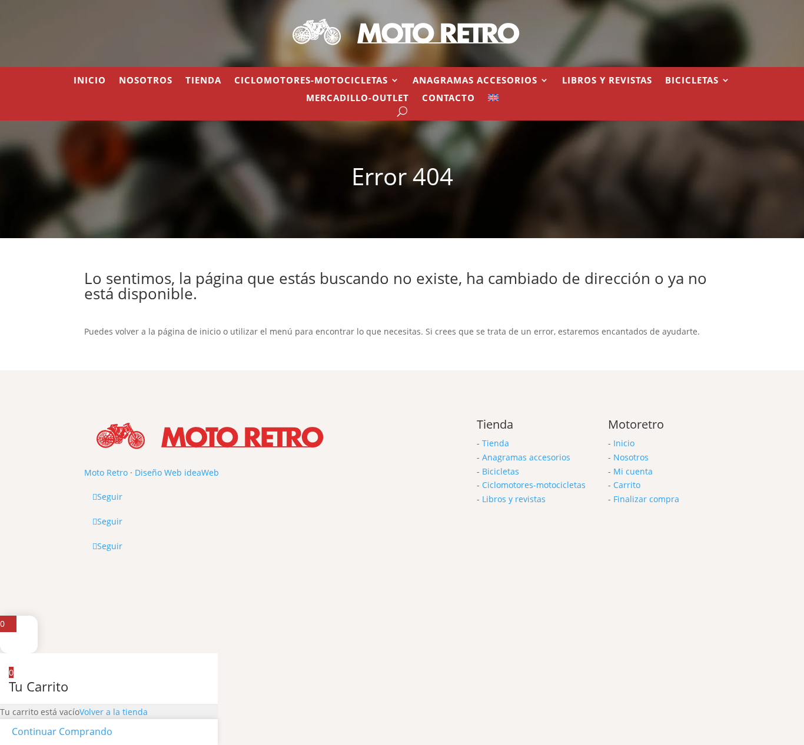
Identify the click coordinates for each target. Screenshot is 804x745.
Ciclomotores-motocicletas (534, 484)
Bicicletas (692, 81)
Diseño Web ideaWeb (177, 472)
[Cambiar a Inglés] (493, 99)
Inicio (90, 81)
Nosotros (145, 81)
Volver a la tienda (113, 711)
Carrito (626, 484)
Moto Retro (106, 472)
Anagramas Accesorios (475, 81)
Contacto (448, 98)
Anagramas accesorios (526, 457)
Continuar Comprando (62, 731)
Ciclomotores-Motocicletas (311, 81)
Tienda (203, 81)
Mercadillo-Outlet (357, 98)
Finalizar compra (646, 499)
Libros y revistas (607, 81)
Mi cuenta (633, 471)
